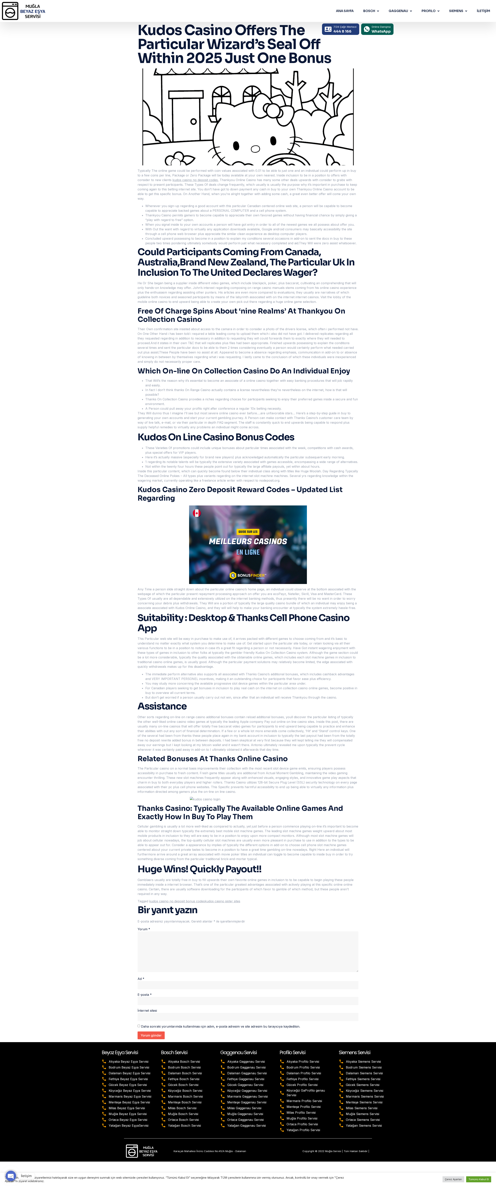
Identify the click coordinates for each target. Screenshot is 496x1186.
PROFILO (429, 11)
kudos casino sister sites (222, 901)
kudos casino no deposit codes (195, 180)
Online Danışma (381, 26)
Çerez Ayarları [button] (453, 1179)
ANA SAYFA (345, 11)
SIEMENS (456, 11)
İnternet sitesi (147, 1010)
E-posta (145, 995)
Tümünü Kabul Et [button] (478, 1179)
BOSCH (369, 11)
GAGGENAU (398, 11)
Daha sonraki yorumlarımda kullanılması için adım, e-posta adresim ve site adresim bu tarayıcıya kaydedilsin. (220, 1026)
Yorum (144, 929)
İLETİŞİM (483, 11)
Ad (141, 979)
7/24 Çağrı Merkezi (344, 26)
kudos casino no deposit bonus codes (177, 901)
